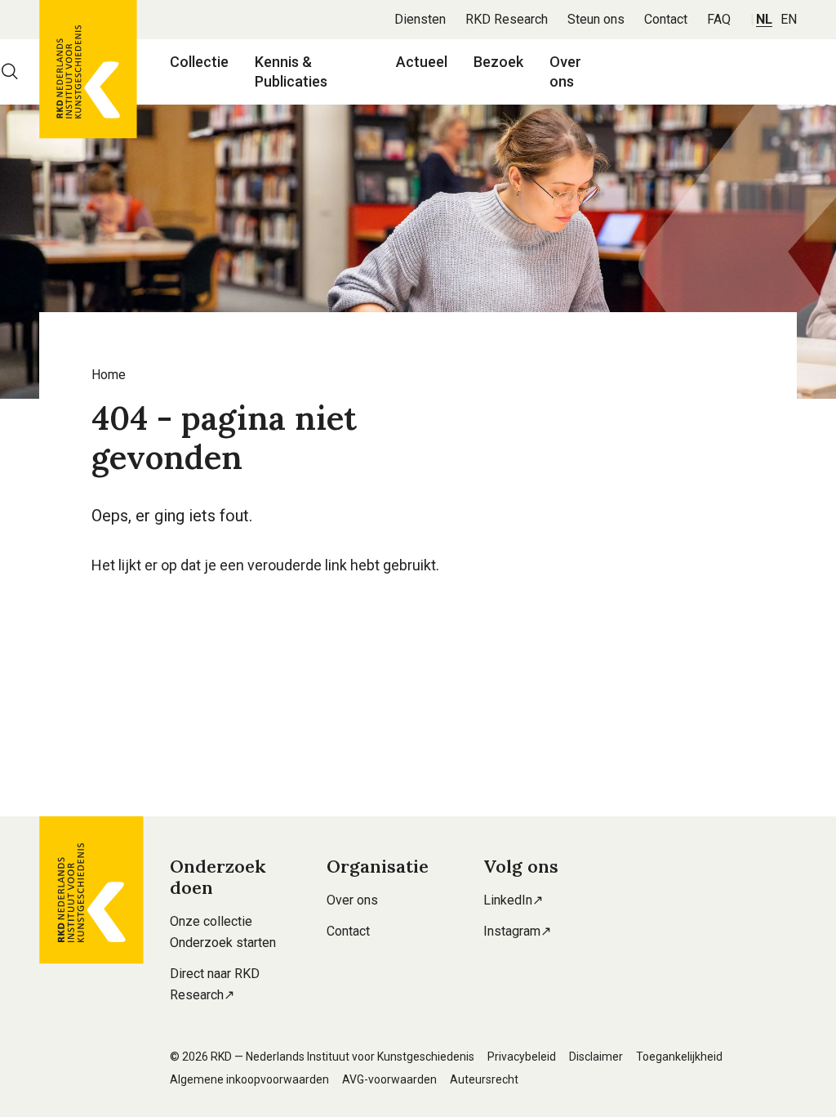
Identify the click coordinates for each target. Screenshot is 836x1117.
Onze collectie (211, 921)
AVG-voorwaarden (389, 1079)
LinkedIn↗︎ (513, 900)
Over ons (565, 71)
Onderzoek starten (223, 942)
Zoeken (10, 72)
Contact (665, 19)
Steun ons (596, 19)
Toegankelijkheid (679, 1056)
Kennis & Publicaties (291, 71)
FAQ (719, 19)
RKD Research (506, 19)
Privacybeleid (521, 1056)
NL (764, 19)
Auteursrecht (484, 1079)
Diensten (420, 19)
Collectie (199, 61)
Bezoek (498, 61)
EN (788, 19)
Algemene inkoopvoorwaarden (249, 1079)
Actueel (421, 61)
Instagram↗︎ (517, 931)
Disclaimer (596, 1056)
